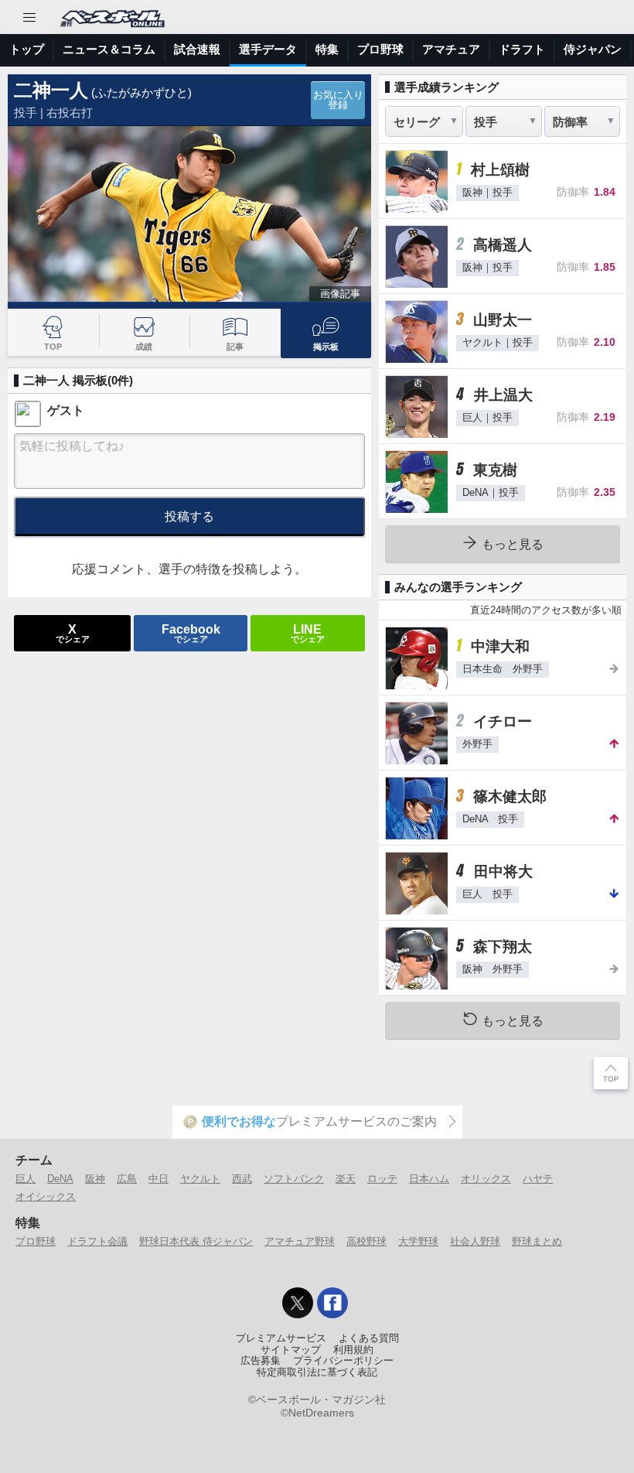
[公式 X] (297, 1302)
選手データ (268, 49)
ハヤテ (538, 1178)
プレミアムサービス (281, 1338)
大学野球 (418, 1241)
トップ (26, 49)
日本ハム (429, 1178)
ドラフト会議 (97, 1241)
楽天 (346, 1178)
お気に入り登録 (338, 100)
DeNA (60, 1178)
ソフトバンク (294, 1178)
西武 (242, 1178)
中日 (158, 1178)
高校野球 (366, 1241)
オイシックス (45, 1196)
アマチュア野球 (299, 1241)
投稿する (189, 516)
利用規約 (353, 1350)
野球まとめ (537, 1241)
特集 (327, 49)
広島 (127, 1178)
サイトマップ (291, 1350)
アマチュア (451, 49)
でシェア (73, 633)
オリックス (486, 1178)
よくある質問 (369, 1338)
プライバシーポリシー (343, 1360)
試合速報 (197, 49)
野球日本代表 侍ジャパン (196, 1241)
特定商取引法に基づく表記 (317, 1372)
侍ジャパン (593, 49)
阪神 (95, 1178)
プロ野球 (380, 49)
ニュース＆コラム (109, 49)
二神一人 (51, 90)
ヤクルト (200, 1178)
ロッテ (382, 1178)
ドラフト (522, 49)
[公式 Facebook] (332, 1302)
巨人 (25, 1178)
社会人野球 (475, 1241)
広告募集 (260, 1360)
